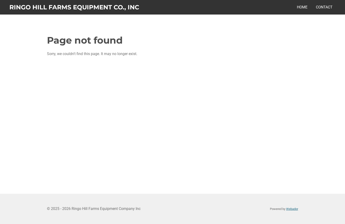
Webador (292, 209)
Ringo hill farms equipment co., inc (74, 7)
